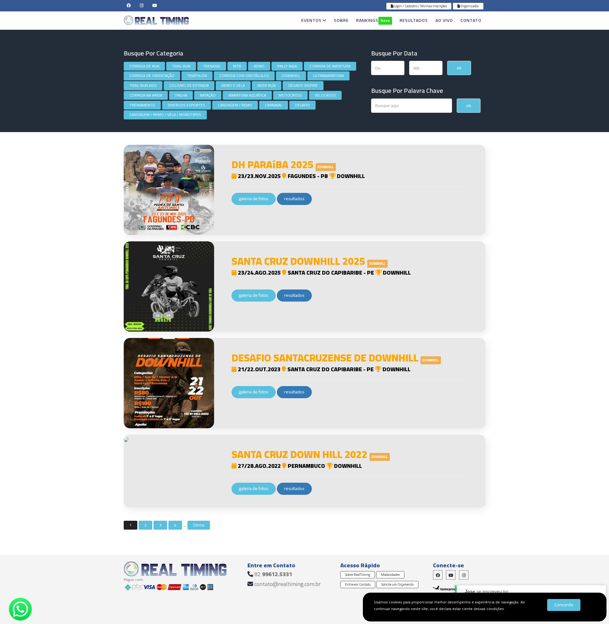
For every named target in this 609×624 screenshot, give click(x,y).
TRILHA (181, 95)
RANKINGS (373, 20)
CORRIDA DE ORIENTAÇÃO (151, 75)
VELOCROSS (325, 95)
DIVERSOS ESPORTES (186, 105)
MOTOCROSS (290, 95)
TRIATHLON (197, 75)
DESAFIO (302, 105)
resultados (294, 198)
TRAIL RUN (181, 66)
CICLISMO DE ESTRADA (189, 85)
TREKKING (211, 66)
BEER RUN (267, 85)
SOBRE (341, 20)
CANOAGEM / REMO (235, 105)
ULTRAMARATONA (328, 75)
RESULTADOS (414, 20)
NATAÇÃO (208, 95)
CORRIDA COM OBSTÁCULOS (244, 75)
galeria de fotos (253, 198)
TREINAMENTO (142, 105)
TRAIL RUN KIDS (143, 85)
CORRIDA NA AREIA (145, 95)
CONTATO (471, 20)
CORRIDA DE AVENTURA (330, 66)
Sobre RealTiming (357, 574)
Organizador (469, 6)
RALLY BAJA (287, 66)
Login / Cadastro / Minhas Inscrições (420, 6)
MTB (237, 66)
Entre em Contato (357, 584)
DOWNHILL (291, 75)
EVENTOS (311, 20)
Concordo (563, 605)
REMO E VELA (233, 85)
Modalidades (390, 574)
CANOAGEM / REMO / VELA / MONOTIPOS (165, 114)
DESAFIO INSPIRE (303, 85)
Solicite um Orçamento (397, 584)
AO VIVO (444, 20)
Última (198, 525)
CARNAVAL (273, 105)
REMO (259, 66)
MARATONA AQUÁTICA (247, 95)
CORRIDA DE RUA (144, 66)
